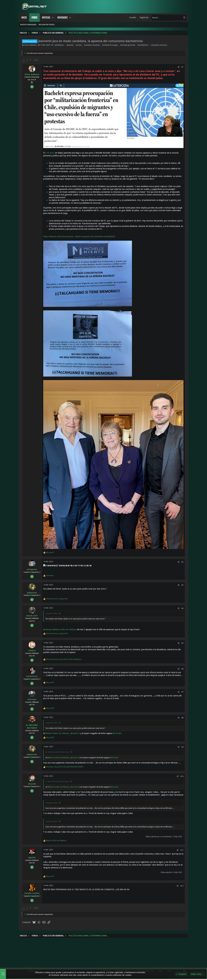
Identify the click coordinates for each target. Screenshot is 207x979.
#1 (182, 67)
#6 (182, 669)
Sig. (35, 60)
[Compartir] (178, 67)
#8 (182, 718)
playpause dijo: (52, 613)
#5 (182, 643)
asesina (79, 45)
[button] (52, 17)
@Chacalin (117, 733)
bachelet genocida (127, 45)
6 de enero (50, 153)
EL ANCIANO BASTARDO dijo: (57, 752)
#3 (182, 585)
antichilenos (59, 45)
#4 (182, 608)
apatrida (69, 45)
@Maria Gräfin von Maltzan (64, 629)
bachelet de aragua (110, 45)
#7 (182, 692)
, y (63, 659)
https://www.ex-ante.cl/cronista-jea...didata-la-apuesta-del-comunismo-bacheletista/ (79, 236)
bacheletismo (143, 45)
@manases (47, 629)
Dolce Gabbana (30, 45)
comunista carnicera (159, 45)
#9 (182, 747)
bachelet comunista (92, 45)
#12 (181, 886)
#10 (181, 776)
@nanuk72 (75, 733)
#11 (181, 850)
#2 (182, 562)
